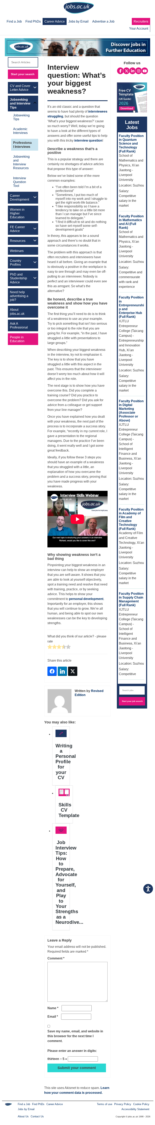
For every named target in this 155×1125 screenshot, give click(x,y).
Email (52, 1016)
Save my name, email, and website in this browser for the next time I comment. (75, 1036)
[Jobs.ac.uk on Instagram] (138, 71)
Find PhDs (38, 1104)
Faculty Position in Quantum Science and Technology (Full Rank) (131, 143)
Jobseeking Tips (21, 117)
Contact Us (37, 1116)
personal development (86, 599)
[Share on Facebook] (52, 671)
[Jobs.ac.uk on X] (126, 71)
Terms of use (104, 1104)
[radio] (49, 647)
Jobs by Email (26, 1109)
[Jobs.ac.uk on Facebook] (120, 71)
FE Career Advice (17, 229)
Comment (55, 958)
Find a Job (24, 1104)
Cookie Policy (141, 1104)
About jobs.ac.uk (17, 311)
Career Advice (54, 1104)
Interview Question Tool (19, 182)
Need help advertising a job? (19, 295)
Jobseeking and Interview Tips (20, 103)
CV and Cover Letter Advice (20, 87)
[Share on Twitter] (72, 671)
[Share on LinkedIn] (62, 671)
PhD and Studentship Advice (18, 278)
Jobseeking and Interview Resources (21, 162)
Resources (17, 240)
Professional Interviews (22, 144)
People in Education (17, 339)
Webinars (17, 251)
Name (52, 1008)
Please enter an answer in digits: (72, 1050)
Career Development (19, 197)
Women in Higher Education (17, 213)
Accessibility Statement (135, 1109)
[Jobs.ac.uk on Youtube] (144, 71)
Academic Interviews (20, 131)
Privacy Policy (122, 1104)
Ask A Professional (19, 325)
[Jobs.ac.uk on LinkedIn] (132, 71)
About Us (23, 1116)
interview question (88, 140)
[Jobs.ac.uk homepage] (79, 7)
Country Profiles (15, 262)
